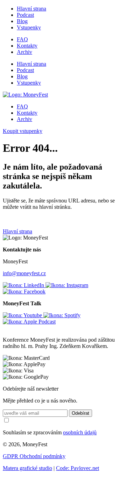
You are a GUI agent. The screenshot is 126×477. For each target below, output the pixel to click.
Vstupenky (29, 27)
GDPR (11, 456)
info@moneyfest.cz (24, 273)
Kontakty (27, 46)
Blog (22, 21)
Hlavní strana (31, 9)
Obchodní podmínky (42, 456)
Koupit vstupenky (22, 131)
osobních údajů (80, 432)
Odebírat (80, 413)
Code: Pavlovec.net (77, 468)
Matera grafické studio (27, 468)
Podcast (25, 15)
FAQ (22, 39)
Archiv (24, 52)
